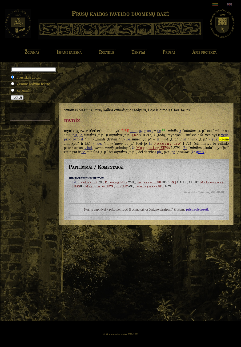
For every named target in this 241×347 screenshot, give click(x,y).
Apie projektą (204, 52)
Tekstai (138, 52)
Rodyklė (106, 52)
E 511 (125, 131)
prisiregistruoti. (197, 209)
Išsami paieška (69, 52)
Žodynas (32, 52)
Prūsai (169, 52)
